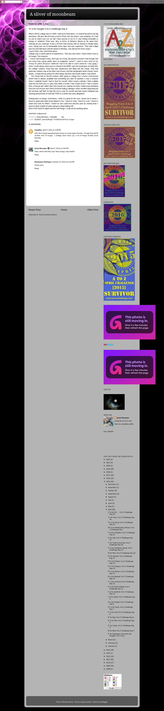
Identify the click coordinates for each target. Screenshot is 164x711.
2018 (108, 472)
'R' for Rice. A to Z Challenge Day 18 (121, 553)
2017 (108, 475)
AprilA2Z (38, 119)
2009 (108, 666)
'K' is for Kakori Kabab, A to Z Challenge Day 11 (119, 588)
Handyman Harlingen (43, 162)
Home (64, 210)
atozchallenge (47, 119)
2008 (108, 669)
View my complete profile (123, 424)
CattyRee (38, 130)
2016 (108, 478)
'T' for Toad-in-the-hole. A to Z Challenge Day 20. (119, 544)
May (110, 506)
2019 (108, 469)
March (110, 640)
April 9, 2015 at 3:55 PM (59, 148)
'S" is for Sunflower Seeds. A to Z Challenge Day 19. (120, 549)
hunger (71, 119)
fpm (89, 702)
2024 (108, 459)
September (112, 494)
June (110, 503)
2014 (108, 650)
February (112, 643)
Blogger (104, 702)
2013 (108, 653)
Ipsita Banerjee (40, 148)
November (112, 487)
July (110, 500)
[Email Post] (62, 117)
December (112, 484)
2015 (108, 481)
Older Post (92, 210)
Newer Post (35, 210)
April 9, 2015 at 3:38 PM (52, 130)
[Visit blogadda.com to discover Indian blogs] (108, 345)
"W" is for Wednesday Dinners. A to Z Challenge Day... (121, 528)
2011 (108, 659)
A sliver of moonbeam (53, 14)
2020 (108, 466)
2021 (108, 463)
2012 (108, 656)
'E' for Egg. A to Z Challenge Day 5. (121, 617)
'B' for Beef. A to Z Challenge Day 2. (121, 631)
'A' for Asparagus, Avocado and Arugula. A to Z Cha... (119, 635)
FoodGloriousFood (61, 119)
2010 (108, 663)
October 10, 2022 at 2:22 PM (63, 162)
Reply (36, 141)
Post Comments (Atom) (48, 215)
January (111, 646)
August (111, 497)
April (110, 509)
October (111, 490)
